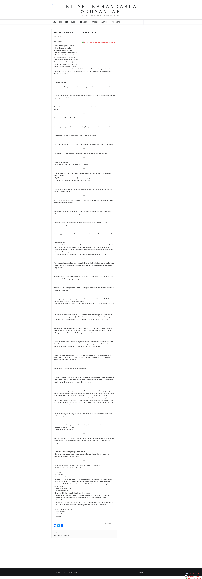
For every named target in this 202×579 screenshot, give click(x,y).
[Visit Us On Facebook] (193, 576)
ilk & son (83, 22)
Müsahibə (105, 22)
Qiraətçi (94, 22)
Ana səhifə (57, 22)
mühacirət (60, 535)
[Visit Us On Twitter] (193, 574)
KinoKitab (116, 22)
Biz (66, 22)
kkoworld (140, 572)
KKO (75, 572)
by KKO (73, 22)
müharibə (66, 535)
